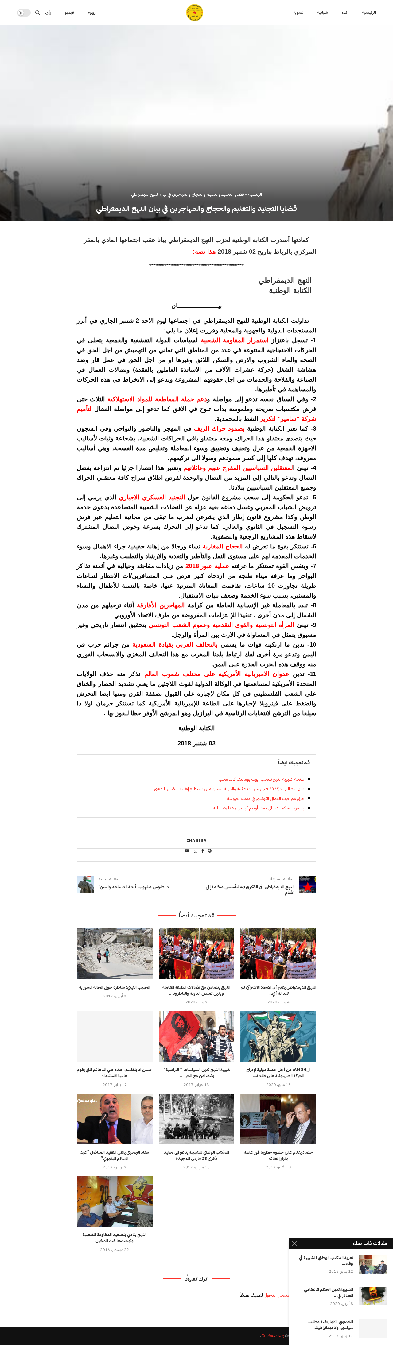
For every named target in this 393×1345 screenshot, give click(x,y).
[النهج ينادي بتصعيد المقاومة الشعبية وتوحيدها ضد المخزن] (115, 1201)
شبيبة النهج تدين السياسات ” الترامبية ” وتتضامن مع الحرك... (196, 1072)
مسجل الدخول (277, 1295)
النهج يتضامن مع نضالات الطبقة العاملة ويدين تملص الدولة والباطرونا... (196, 990)
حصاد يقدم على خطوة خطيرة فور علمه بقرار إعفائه (278, 1155)
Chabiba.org (272, 1335)
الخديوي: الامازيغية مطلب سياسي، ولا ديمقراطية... (330, 1325)
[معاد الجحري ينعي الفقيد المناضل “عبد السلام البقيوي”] (115, 1119)
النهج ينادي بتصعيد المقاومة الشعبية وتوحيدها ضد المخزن (114, 1238)
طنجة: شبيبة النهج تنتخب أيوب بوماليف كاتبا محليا (261, 779)
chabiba (196, 841)
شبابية (322, 12)
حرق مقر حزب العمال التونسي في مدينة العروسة (265, 798)
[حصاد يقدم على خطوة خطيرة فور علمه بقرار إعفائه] (278, 1119)
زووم (92, 12)
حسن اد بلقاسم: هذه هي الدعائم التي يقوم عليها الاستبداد (114, 1072)
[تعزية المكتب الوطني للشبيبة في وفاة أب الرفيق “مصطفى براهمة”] (373, 1264)
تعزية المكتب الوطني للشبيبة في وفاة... (326, 1261)
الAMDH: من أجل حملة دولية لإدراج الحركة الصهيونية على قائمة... (278, 1072)
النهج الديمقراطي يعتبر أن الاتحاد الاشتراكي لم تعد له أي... (278, 990)
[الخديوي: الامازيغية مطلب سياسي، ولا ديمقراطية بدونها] (373, 1328)
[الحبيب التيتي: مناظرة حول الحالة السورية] (115, 953)
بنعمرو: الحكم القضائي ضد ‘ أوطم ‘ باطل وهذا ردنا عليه (258, 808)
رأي (48, 12)
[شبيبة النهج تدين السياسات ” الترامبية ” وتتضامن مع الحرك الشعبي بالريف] (197, 1036)
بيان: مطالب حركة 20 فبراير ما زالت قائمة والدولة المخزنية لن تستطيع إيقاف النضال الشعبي (229, 789)
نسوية (298, 12)
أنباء (344, 12)
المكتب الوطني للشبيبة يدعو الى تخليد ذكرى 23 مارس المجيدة (196, 1155)
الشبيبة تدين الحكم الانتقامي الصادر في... (328, 1293)
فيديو (69, 12)
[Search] (37, 12)
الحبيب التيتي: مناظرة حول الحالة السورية (114, 987)
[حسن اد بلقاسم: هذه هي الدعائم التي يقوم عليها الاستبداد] (115, 1036)
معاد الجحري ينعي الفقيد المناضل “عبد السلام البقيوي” (114, 1155)
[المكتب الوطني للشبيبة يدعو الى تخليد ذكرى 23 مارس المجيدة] (197, 1119)
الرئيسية (369, 12)
